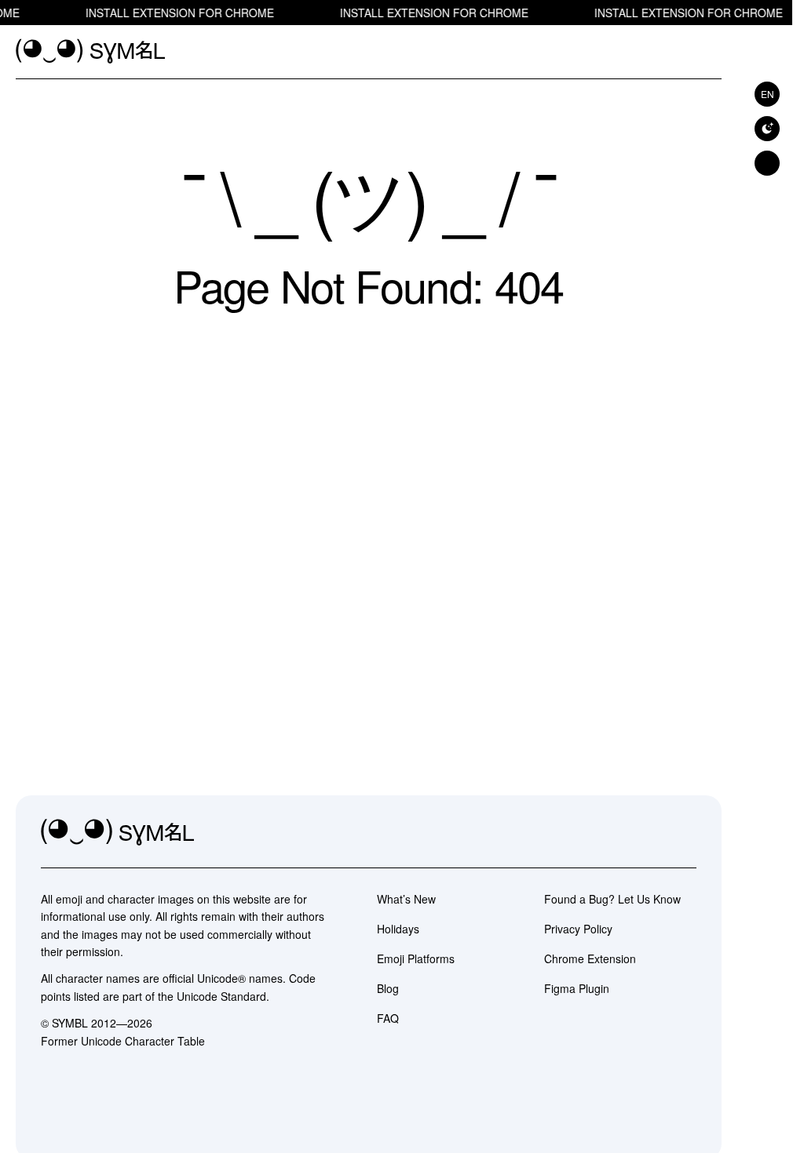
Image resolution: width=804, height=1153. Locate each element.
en (767, 93)
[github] (649, 833)
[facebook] (683, 833)
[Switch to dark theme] (767, 128)
